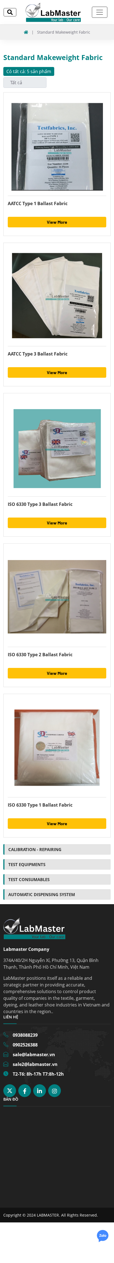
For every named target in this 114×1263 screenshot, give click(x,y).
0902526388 (25, 1045)
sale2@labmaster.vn (35, 1064)
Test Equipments (26, 864)
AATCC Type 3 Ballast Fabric (38, 354)
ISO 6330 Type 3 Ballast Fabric (40, 504)
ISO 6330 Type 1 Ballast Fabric (40, 805)
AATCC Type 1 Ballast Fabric (38, 203)
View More (57, 222)
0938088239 (25, 1035)
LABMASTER (48, 1215)
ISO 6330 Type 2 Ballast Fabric (40, 655)
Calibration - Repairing (34, 849)
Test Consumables (29, 879)
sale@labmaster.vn (34, 1054)
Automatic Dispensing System (41, 894)
